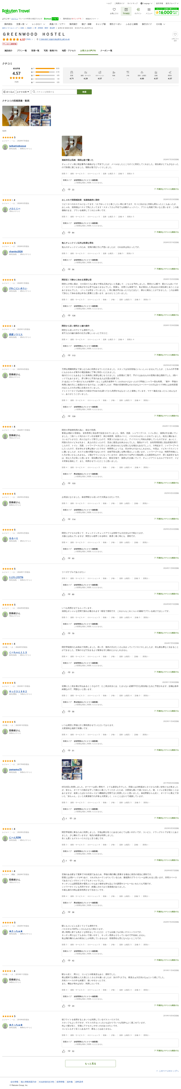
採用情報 (60, 1082)
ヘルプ (109, 3)
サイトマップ (132, 3)
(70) (88, 50)
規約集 (70, 1082)
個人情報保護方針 (29, 1082)
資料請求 (79, 1082)
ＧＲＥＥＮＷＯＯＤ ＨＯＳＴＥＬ (34, 34)
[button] (15, 116)
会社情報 (14, 1082)
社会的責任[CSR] (46, 1082)
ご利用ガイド (119, 3)
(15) (50, 50)
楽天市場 (159, 3)
